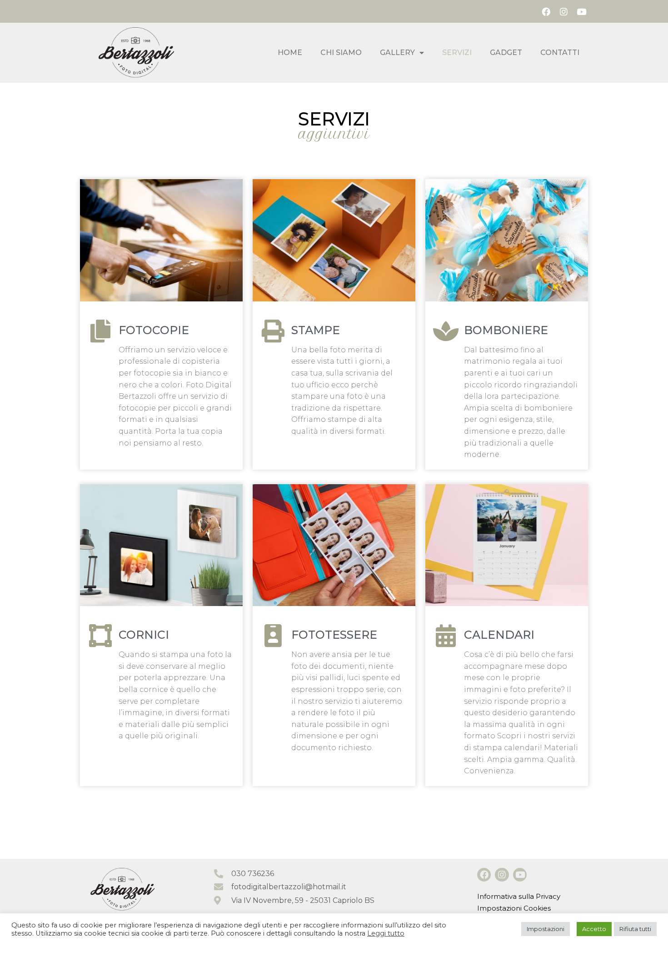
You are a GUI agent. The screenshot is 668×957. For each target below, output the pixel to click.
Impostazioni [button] (545, 928)
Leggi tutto (385, 933)
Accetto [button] (594, 928)
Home (290, 52)
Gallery (397, 52)
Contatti (559, 52)
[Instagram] (563, 11)
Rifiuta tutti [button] (635, 928)
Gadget (506, 52)
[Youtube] (581, 11)
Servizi (457, 52)
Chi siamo (341, 52)
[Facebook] (546, 11)
